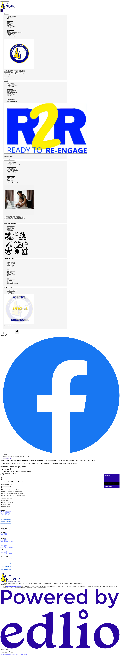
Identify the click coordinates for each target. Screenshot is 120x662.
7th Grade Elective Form (5, 513)
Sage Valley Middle (10, 84)
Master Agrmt (9, 272)
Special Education (10, 177)
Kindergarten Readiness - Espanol (13, 182)
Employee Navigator (11, 274)
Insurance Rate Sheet (11, 291)
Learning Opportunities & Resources (14, 165)
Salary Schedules (10, 266)
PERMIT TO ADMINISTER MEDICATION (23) (12, 493)
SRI (7, 179)
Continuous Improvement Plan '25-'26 (14, 32)
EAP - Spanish (10, 267)
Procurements (9, 24)
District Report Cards (11, 36)
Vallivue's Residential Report (12, 37)
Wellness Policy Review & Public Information (16, 183)
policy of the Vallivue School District (13, 586)
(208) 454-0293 (47, 583)
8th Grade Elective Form (5, 514)
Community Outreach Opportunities (14, 164)
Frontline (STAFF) (10, 265)
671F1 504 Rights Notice (7, 484)
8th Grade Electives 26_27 (7, 506)
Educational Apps (10, 173)
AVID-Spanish (10, 21)
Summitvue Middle (10, 86)
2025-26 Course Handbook (5, 529)
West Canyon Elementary (12, 101)
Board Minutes (10, 25)
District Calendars (10, 171)
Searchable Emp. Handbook (12, 283)
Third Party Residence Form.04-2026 (9, 477)
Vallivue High (9, 95)
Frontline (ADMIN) (11, 262)
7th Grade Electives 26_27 (7, 504)
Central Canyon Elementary (12, 85)
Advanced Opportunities (11, 162)
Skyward (8, 270)
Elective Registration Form (5, 511)
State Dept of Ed (10, 280)
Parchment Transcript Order (12, 170)
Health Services (10, 17)
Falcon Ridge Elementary (12, 92)
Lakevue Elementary (11, 94)
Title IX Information (11, 35)
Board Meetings (10, 23)
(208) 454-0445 (32, 583)
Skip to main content (4, 1)
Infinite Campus (10, 180)
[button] (6, 14)
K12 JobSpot (9, 292)
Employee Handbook (11, 271)
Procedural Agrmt (10, 282)
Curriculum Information (11, 167)
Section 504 (9, 31)
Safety (8, 28)
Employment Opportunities (12, 289)
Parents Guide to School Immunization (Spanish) (12, 491)
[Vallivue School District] (7, 5)
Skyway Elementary (11, 96)
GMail (8, 269)
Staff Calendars (10, 273)
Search (1, 332)
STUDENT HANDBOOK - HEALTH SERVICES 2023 (13, 495)
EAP (8, 264)
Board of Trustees (10, 27)
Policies (8, 22)
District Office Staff (10, 34)
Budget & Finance (10, 30)
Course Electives (3, 534)
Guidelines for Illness (11, 176)
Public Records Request (11, 26)
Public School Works (11, 263)
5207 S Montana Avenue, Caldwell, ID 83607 (9, 583)
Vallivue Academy (10, 91)
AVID (8, 18)
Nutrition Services (10, 19)
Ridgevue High (10, 93)
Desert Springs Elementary (12, 87)
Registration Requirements (12, 172)
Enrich (8, 278)
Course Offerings (3, 533)
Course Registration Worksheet (6, 535)
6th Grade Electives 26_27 (7, 502)
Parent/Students (3, 456)
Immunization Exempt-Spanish (8, 487)
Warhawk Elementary (11, 99)
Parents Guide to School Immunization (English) (12, 489)
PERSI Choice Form (11, 279)
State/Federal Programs (11, 33)
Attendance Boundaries (11, 16)
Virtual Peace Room (11, 181)
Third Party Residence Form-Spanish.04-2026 (11, 478)
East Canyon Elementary (12, 90)
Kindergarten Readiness (11, 163)
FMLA (8, 281)
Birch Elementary (10, 83)
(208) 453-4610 (63, 583)
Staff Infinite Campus (11, 276)
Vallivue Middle (10, 89)
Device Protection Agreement (12, 169)
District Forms (9, 261)
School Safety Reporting (11, 174)
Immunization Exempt (6, 486)
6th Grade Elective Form (5, 512)
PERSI (8, 275)
